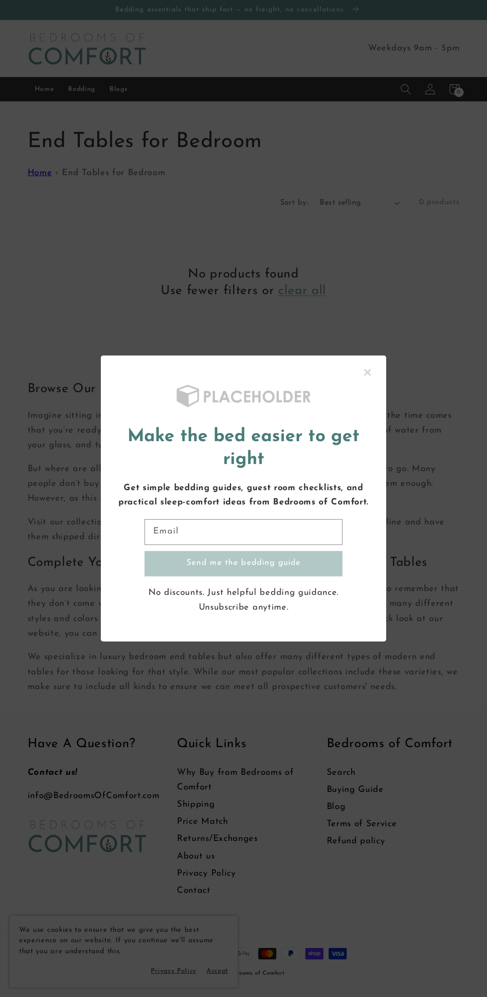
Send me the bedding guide (243, 563)
